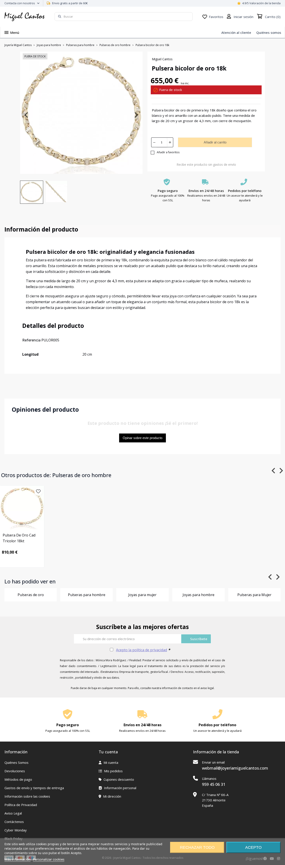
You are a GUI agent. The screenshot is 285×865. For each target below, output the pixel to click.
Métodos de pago (18, 779)
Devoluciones (14, 771)
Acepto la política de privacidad (141, 649)
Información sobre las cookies (27, 796)
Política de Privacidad (20, 804)
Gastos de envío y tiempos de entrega (34, 788)
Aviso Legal (13, 813)
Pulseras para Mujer (254, 594)
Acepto (253, 847)
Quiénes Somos (16, 762)
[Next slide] (136, 115)
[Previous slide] (27, 115)
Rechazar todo (197, 847)
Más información (17, 859)
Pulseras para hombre (86, 594)
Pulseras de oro (31, 594)
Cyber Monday (15, 830)
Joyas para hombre (198, 594)
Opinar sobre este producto (142, 438)
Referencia (31, 340)
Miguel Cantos (162, 59)
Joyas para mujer (142, 594)
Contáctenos (14, 821)
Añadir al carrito (215, 142)
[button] (31, 192)
